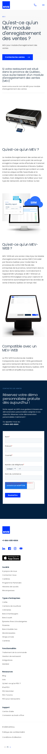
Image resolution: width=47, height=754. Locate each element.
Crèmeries (6, 610)
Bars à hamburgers (10, 614)
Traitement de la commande (14, 652)
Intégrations (7, 660)
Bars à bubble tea (9, 629)
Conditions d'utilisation (11, 737)
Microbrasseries (8, 633)
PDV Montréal (7, 691)
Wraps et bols (8, 637)
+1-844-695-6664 (10, 540)
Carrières (6, 579)
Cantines (6, 641)
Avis (3, 679)
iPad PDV (6, 687)
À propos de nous (9, 571)
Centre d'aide (8, 711)
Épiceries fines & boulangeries (14, 621)
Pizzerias (5, 625)
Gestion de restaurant (11, 656)
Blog (4, 675)
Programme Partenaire (11, 583)
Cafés (4, 602)
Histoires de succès (10, 586)
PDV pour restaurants (11, 699)
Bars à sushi (7, 617)
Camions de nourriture (11, 606)
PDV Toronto (7, 695)
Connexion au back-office (13, 715)
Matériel (5, 664)
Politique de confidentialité (13, 732)
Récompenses (8, 590)
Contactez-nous (9, 575)
